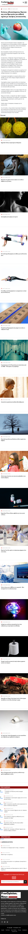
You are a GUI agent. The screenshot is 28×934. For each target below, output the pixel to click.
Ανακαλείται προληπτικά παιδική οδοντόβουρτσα (12, 402)
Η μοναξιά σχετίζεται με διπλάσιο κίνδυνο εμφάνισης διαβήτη (13, 440)
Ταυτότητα (7, 930)
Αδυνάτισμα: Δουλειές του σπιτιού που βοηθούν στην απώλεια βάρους (13, 477)
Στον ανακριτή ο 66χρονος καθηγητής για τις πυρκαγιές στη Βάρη (14, 817)
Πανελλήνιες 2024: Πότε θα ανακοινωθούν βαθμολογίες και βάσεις (13, 823)
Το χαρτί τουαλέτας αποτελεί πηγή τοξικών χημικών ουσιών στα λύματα (13, 662)
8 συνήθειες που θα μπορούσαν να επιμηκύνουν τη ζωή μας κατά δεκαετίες (13, 291)
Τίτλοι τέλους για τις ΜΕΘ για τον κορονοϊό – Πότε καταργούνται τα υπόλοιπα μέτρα (12, 588)
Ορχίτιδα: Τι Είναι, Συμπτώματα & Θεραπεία (11, 142)
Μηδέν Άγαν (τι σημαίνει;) (7, 854)
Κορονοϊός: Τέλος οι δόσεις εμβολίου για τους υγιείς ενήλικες (13, 514)
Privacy (19, 930)
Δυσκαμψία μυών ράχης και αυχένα (9, 216)
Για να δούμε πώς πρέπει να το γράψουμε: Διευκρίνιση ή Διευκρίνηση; (13, 862)
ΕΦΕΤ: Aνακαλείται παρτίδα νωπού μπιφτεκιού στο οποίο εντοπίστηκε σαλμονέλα (15, 804)
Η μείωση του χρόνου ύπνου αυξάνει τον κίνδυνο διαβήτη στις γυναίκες (12, 180)
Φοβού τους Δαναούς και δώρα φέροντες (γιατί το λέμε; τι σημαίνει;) (14, 869)
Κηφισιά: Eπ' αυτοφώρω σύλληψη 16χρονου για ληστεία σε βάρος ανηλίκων (14, 830)
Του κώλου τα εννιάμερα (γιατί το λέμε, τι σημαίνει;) (12, 847)
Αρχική (2, 930)
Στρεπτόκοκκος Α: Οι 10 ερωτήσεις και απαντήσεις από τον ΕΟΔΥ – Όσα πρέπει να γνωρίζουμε (13, 365)
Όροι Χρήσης (14, 930)
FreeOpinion (5, 9)
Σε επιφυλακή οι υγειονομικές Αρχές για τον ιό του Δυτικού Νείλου (15, 798)
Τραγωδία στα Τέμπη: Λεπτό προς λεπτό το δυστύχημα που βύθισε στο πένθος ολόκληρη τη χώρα (13, 699)
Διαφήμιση (24, 930)
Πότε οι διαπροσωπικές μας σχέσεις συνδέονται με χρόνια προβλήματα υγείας (12, 773)
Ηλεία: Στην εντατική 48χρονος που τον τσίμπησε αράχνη (15, 811)
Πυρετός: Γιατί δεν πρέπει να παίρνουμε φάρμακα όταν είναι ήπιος (13, 551)
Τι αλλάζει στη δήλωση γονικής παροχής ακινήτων (14, 792)
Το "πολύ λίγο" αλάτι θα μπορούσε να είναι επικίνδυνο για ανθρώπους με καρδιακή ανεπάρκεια (13, 736)
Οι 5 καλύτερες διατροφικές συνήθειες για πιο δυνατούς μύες (14, 254)
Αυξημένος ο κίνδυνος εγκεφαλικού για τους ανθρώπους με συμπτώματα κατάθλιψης (11, 625)
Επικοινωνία (14, 931)
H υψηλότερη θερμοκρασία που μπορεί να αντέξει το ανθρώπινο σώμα (13, 328)
